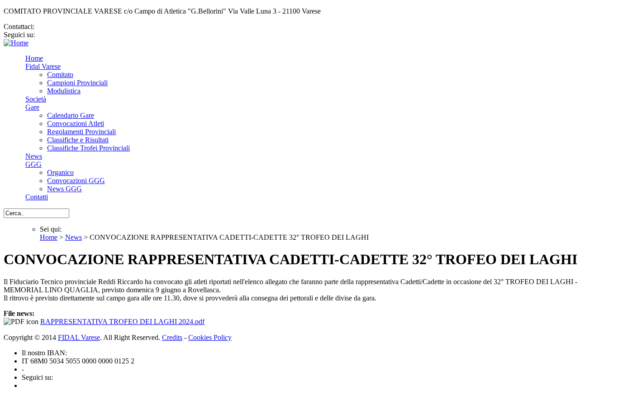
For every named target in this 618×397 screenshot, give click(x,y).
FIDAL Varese (79, 337)
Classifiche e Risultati (78, 140)
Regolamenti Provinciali (81, 132)
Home (34, 58)
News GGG (64, 189)
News (33, 156)
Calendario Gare (70, 115)
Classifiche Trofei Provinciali (88, 148)
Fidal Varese (43, 66)
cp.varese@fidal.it (62, 26)
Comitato (60, 74)
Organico (60, 172)
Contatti (36, 197)
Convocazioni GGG (76, 180)
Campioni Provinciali (77, 83)
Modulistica (64, 91)
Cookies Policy (210, 337)
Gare (32, 107)
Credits (172, 337)
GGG (33, 164)
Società (35, 99)
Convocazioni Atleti (75, 123)
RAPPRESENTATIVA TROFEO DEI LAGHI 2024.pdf (122, 321)
